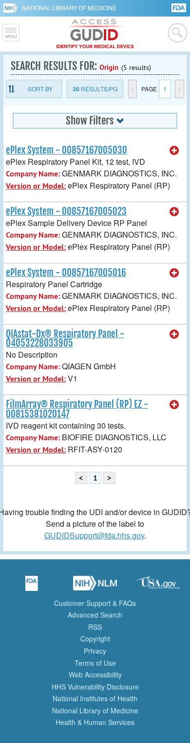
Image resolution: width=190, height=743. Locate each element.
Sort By (40, 89)
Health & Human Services (95, 722)
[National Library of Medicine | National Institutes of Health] (95, 586)
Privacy (95, 651)
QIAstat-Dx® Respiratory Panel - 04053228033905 (65, 338)
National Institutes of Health (95, 698)
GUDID (95, 34)
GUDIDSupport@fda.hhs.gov (94, 535)
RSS (95, 627)
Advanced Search (95, 615)
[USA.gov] (158, 586)
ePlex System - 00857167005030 (66, 150)
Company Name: (33, 174)
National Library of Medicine (69, 7)
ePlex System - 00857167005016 (66, 272)
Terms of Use (95, 663)
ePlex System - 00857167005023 (66, 211)
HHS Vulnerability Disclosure (95, 686)
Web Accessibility (95, 674)
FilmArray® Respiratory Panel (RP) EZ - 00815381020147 (77, 408)
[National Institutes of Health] (12, 8)
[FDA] (179, 7)
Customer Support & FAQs (95, 603)
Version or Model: (36, 186)
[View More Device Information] (174, 151)
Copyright (95, 638)
